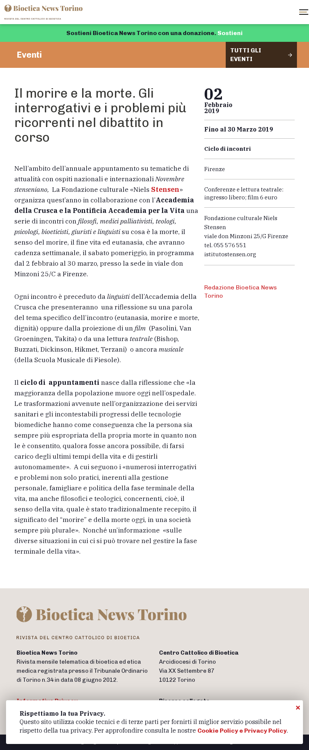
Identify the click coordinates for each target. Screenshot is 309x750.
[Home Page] (44, 12)
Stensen (165, 189)
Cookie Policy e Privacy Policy (242, 730)
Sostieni (230, 33)
